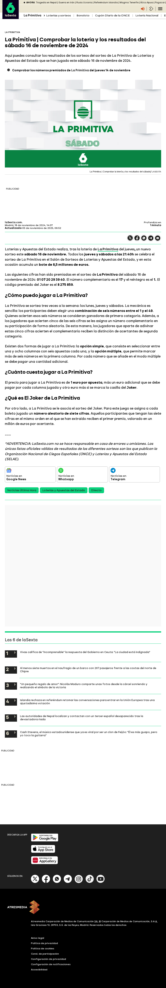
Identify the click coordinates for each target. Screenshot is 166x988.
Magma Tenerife (129, 2)
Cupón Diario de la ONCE (112, 15)
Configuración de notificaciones (51, 964)
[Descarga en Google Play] (44, 840)
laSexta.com (13, 222)
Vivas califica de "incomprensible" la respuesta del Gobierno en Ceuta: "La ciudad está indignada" (85, 652)
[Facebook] (46, 882)
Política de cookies (42, 948)
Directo (96, 490)
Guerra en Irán (66, 2)
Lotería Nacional (146, 15)
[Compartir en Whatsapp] (143, 239)
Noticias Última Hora (21, 490)
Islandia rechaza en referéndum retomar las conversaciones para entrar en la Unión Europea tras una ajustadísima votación (87, 701)
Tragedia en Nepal (46, 2)
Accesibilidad (39, 969)
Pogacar (160, 2)
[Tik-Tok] (89, 882)
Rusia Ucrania (84, 2)
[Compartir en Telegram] (150, 240)
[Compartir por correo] (157, 240)
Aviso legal (37, 938)
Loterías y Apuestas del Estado (63, 490)
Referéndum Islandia (106, 2)
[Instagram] (78, 882)
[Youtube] (100, 882)
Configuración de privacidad (48, 959)
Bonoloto (83, 15)
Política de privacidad (44, 943)
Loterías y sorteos (58, 15)
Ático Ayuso (146, 2)
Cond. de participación (45, 953)
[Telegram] (68, 882)
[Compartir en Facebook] (137, 239)
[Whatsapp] (57, 882)
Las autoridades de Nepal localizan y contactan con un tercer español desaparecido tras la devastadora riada (81, 717)
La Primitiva (80, 70)
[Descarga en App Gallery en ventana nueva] (44, 863)
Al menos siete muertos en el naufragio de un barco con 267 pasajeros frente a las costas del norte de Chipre (88, 669)
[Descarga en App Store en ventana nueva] (43, 852)
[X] (130, 239)
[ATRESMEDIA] (83, 907)
